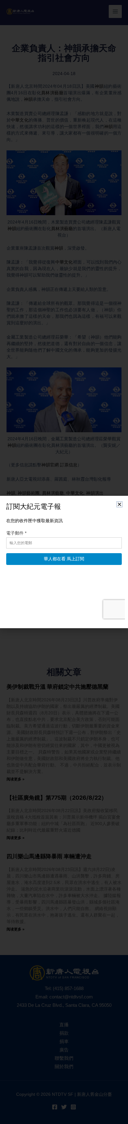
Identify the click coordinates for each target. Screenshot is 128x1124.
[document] (64, 562)
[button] (119, 504)
